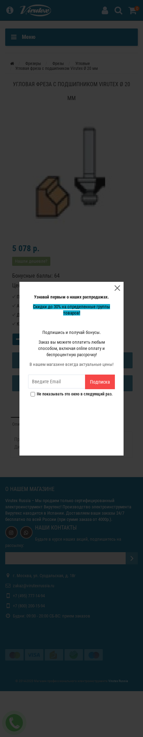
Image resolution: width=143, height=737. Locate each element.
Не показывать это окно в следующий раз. (75, 394)
